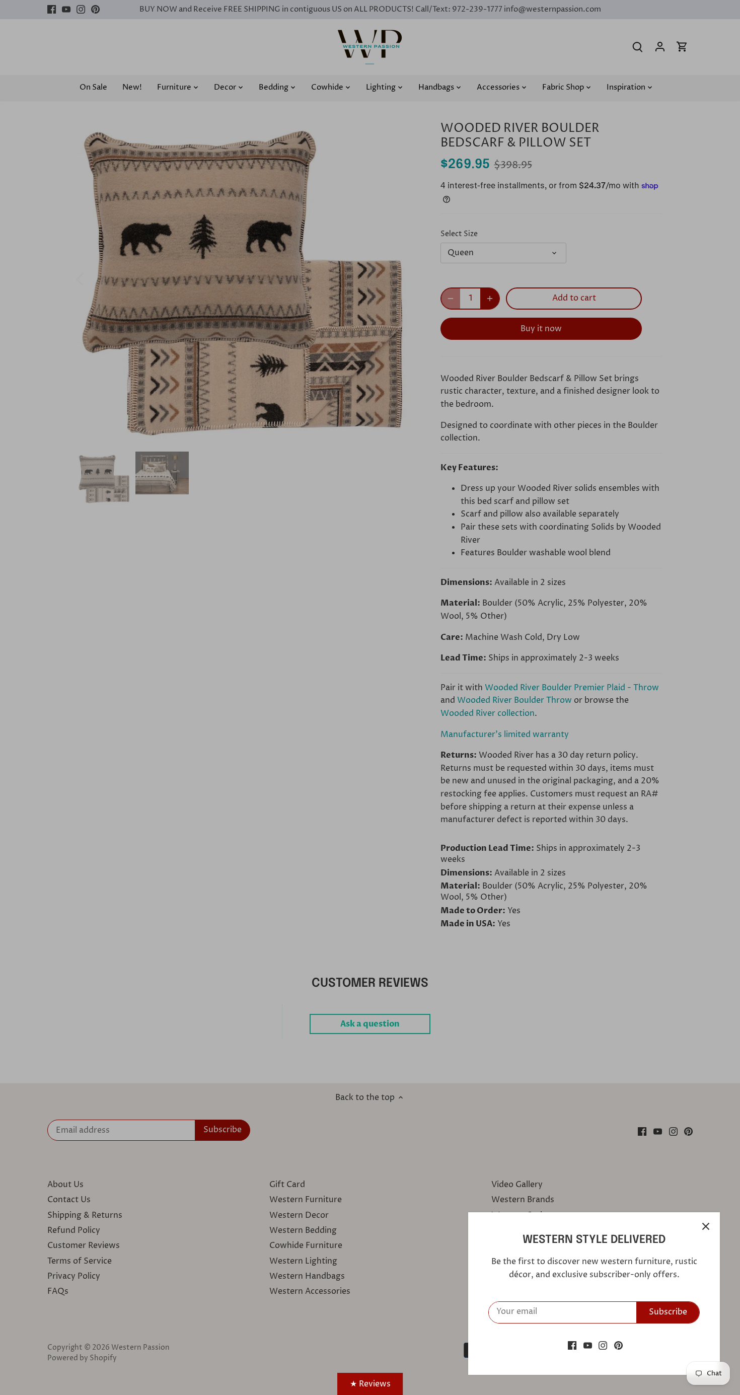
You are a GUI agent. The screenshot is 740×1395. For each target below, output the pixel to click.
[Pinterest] (618, 1345)
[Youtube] (587, 1345)
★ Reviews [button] (370, 1383)
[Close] (706, 1226)
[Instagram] (603, 1345)
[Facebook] (572, 1345)
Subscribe (668, 1311)
